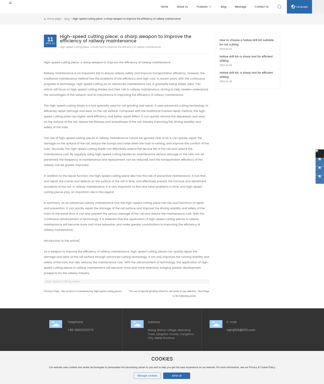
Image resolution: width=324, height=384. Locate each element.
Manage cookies (147, 375)
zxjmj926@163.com (241, 330)
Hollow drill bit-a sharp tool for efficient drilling (246, 58)
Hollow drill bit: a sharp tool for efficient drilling (246, 75)
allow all (177, 375)
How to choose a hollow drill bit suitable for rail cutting (247, 42)
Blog (67, 19)
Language (302, 6)
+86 (71, 330)
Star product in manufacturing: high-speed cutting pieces (91, 291)
